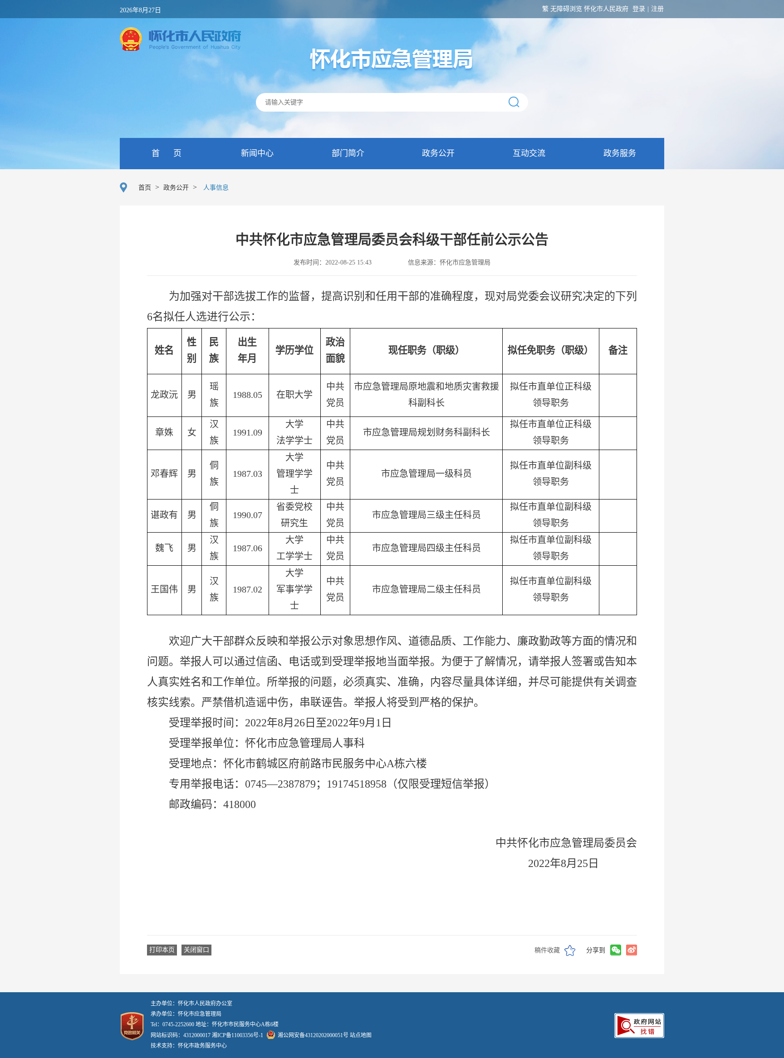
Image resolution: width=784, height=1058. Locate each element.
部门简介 (346, 153)
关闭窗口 (196, 949)
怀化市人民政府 (606, 8)
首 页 (165, 153)
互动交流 (527, 153)
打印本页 (162, 949)
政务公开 (437, 153)
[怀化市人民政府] (180, 40)
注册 (657, 8)
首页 (144, 187)
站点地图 (361, 1035)
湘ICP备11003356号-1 (237, 1035)
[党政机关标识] (132, 1018)
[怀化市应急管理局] (392, 59)
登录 (638, 8)
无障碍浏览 (566, 8)
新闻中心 (256, 153)
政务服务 (618, 153)
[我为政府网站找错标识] (639, 1035)
